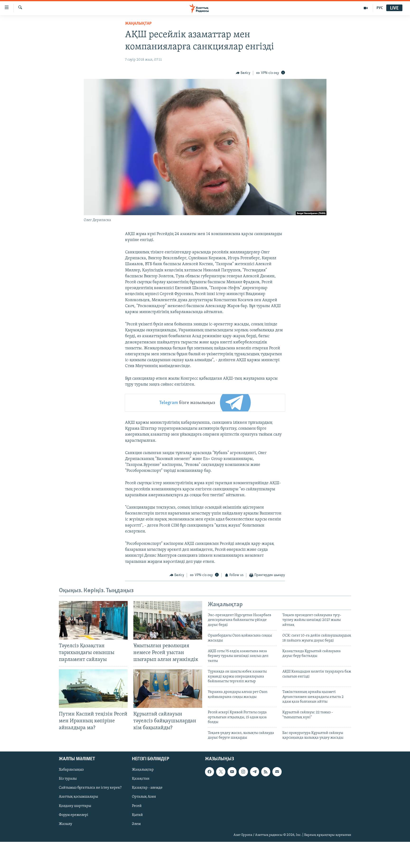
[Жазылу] (276, 771)
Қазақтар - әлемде (147, 788)
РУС (380, 8)
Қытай (137, 815)
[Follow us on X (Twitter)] (220, 771)
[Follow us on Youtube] (232, 771)
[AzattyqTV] (366, 8)
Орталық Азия (144, 797)
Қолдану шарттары (75, 806)
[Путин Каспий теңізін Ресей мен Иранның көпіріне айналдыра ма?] (93, 688)
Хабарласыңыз (71, 770)
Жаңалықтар (143, 770)
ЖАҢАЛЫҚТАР (138, 24)
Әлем (136, 824)
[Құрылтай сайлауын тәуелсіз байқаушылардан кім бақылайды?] (167, 688)
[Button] (243, 73)
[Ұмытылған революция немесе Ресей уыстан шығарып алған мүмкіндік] (167, 620)
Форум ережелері (73, 815)
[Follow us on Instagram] (243, 771)
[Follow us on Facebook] (209, 771)
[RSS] (265, 771)
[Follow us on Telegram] (254, 771)
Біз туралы (68, 779)
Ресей (137, 806)
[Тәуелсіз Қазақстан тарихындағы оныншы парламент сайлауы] (93, 620)
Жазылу (65, 824)
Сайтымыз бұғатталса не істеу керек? (90, 788)
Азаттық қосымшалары (78, 797)
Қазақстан (140, 779)
